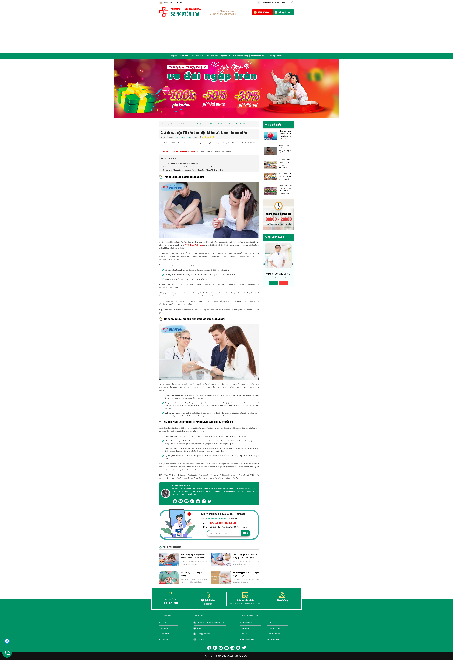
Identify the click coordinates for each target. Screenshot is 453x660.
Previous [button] (264, 264)
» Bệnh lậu (243, 634)
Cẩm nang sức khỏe (275, 56)
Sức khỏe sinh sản (257, 56)
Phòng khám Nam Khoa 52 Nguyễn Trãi (210, 622)
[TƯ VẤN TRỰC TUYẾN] (216, 518)
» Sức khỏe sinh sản (273, 634)
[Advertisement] (226, 35)
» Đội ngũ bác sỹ (165, 628)
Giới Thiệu (184, 56)
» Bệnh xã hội (244, 628)
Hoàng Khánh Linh (181, 485)
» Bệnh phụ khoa (272, 622)
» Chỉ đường (163, 639)
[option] (226, 88)
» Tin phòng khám (273, 639)
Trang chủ (173, 56)
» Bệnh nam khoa (246, 622)
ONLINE (208, 604)
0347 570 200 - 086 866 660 (223, 522)
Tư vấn (273, 283)
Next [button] (292, 264)
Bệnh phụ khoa (212, 56)
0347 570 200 (263, 12)
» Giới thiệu (163, 622)
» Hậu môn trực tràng (274, 628)
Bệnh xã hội (225, 56)
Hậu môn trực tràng (240, 56)
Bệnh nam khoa (197, 56)
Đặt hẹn (283, 283)
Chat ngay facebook (203, 634)
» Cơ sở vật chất (164, 634)
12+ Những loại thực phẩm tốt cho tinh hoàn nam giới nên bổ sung (193, 558)
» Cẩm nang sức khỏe (247, 639)
